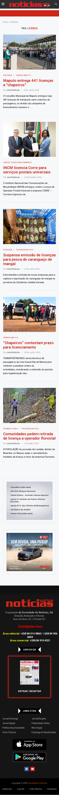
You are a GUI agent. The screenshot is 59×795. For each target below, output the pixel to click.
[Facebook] (26, 769)
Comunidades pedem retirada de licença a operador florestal (29, 436)
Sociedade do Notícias (37, 783)
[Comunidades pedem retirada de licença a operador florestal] (29, 405)
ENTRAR (23, 691)
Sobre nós (7, 789)
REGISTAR (35, 691)
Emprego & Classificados (44, 732)
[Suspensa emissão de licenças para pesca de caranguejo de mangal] (29, 226)
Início (5, 22)
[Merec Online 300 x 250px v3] (29, 552)
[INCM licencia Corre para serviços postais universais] (29, 139)
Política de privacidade (13, 728)
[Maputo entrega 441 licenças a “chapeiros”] (29, 51)
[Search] (55, 4)
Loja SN (20, 789)
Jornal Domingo (10, 719)
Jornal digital (8, 723)
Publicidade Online (41, 723)
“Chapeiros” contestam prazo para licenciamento (28, 345)
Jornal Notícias (13, 90)
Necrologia (37, 728)
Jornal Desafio (39, 719)
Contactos (52, 789)
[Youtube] (32, 769)
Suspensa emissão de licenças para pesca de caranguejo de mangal (29, 259)
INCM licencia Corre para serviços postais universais (27, 170)
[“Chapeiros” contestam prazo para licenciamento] (29, 314)
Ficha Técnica (9, 732)
